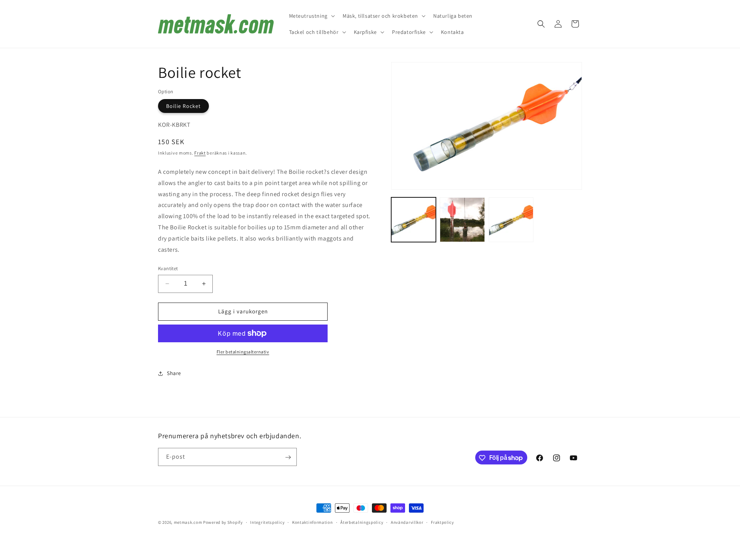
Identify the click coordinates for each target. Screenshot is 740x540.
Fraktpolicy (442, 522)
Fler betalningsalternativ (243, 352)
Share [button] (174, 373)
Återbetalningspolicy (361, 522)
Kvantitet (168, 268)
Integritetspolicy (267, 522)
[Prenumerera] (287, 457)
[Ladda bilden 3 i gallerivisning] (511, 219)
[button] (311, 16)
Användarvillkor (407, 522)
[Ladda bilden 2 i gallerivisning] (462, 219)
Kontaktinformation (312, 522)
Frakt (200, 153)
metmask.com (188, 522)
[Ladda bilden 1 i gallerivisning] (413, 219)
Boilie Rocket (183, 106)
